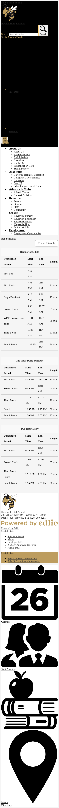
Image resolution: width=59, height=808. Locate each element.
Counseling (19, 180)
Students (18, 204)
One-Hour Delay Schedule (29, 360)
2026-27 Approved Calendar (22, 545)
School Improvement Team (27, 186)
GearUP (18, 183)
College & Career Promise (27, 177)
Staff (16, 207)
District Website (22, 227)
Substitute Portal (16, 536)
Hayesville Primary (23, 216)
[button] (15, 148)
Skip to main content (11, 2)
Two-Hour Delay (30, 428)
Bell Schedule (21, 157)
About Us (19, 151)
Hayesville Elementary (25, 218)
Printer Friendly (46, 243)
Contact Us (19, 163)
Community (20, 209)
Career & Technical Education (29, 174)
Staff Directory (21, 168)
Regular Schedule (29, 252)
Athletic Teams (21, 192)
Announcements (22, 154)
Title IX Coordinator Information (24, 561)
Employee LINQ (16, 542)
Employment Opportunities (27, 233)
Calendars (19, 160)
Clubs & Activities (23, 195)
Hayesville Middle (23, 221)
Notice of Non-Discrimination (22, 558)
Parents (17, 201)
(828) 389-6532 (17, 517)
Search (4, 34)
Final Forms (14, 547)
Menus (11, 539)
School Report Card (24, 165)
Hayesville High (22, 224)
